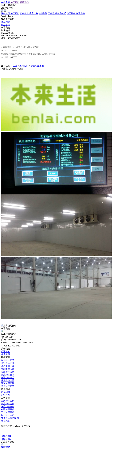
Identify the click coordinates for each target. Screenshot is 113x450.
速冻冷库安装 (7, 366)
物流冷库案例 (7, 403)
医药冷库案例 (7, 401)
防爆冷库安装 (7, 386)
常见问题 (5, 22)
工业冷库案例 (7, 412)
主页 (15, 66)
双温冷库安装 (7, 383)
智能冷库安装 (7, 369)
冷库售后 (5, 354)
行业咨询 (5, 24)
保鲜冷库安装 (7, 360)
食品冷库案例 (37, 66)
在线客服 (5, 2)
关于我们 (14, 2)
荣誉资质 (61, 13)
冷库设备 (33, 13)
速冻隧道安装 (7, 380)
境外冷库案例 (7, 415)
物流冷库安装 (7, 374)
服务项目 (24, 13)
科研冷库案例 (7, 409)
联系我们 (24, 2)
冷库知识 (43, 13)
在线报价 (71, 13)
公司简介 (5, 351)
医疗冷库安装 (7, 363)
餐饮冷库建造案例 (10, 418)
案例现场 (5, 421)
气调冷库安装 (7, 377)
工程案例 (52, 13)
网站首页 (5, 13)
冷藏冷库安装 (7, 372)
